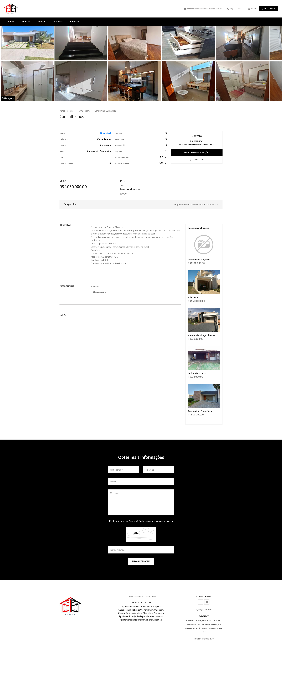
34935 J (253, 9)
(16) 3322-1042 (235, 9)
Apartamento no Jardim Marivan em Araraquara (141, 619)
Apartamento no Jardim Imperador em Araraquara (141, 616)
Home (11, 21)
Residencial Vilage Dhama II (201, 335)
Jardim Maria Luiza (197, 373)
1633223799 (269, 8)
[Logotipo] (25, 8)
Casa (72, 111)
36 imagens (8, 98)
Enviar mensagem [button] (141, 561)
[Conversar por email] (206, 601)
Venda (24, 21)
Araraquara (84, 111)
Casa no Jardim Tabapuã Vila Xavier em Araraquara (141, 610)
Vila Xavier (193, 297)
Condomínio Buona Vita (105, 111)
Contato (74, 21)
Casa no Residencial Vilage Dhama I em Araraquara (141, 613)
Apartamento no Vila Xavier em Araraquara (141, 606)
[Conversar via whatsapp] (200, 601)
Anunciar (58, 21)
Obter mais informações (196, 152)
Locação (40, 21)
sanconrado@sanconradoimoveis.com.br (204, 9)
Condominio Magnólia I (199, 259)
